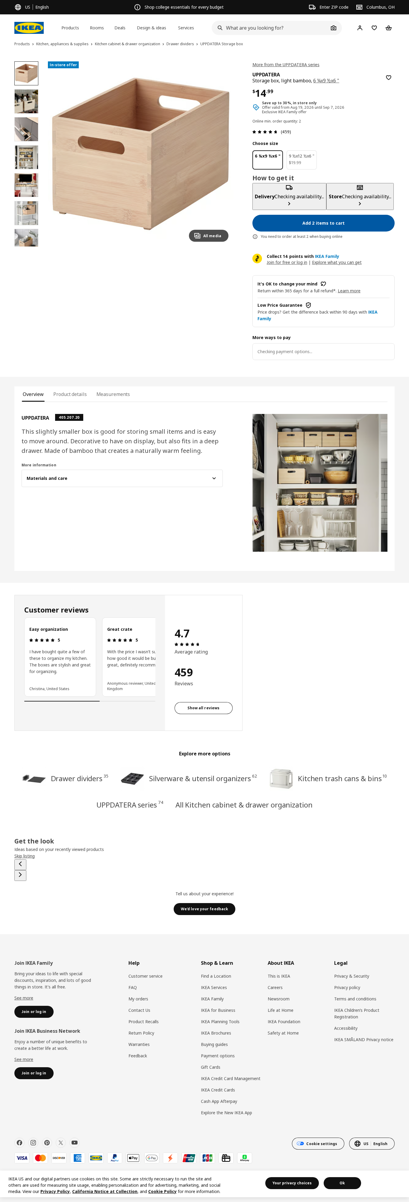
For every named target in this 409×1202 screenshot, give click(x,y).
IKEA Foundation (284, 1021)
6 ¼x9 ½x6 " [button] (326, 81)
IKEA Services (214, 987)
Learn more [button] (349, 291)
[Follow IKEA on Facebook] (19, 1143)
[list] (89, 656)
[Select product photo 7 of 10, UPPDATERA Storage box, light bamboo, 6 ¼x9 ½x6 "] (26, 241)
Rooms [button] (97, 28)
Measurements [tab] (113, 394)
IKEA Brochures (216, 1033)
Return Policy (141, 1033)
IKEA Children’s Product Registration (356, 1013)
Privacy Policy (55, 1191)
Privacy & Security (351, 976)
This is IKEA (279, 976)
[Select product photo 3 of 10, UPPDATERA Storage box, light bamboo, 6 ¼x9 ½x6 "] (26, 129)
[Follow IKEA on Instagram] (33, 1143)
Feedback (137, 1056)
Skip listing (24, 856)
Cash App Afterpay (219, 1101)
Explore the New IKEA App (226, 1112)
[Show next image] (221, 154)
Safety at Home (283, 1033)
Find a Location (216, 976)
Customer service (145, 976)
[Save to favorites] (389, 78)
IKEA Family (212, 999)
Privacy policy (347, 987)
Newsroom (279, 999)
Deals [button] (119, 28)
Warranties (139, 1044)
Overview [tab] (33, 394)
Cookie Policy (162, 1191)
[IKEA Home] (29, 28)
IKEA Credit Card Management (230, 1078)
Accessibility (346, 1028)
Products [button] (70, 28)
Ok (342, 1183)
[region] (140, 154)
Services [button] (186, 28)
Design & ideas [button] (151, 28)
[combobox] (270, 28)
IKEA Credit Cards (218, 1090)
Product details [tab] (70, 394)
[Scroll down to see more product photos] (26, 246)
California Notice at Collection (104, 1191)
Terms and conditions (355, 999)
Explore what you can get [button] (337, 262)
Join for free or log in (287, 262)
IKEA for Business (218, 1010)
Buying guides (214, 1044)
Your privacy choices (292, 1183)
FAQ (132, 987)
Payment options (218, 1056)
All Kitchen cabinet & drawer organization (244, 805)
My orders (138, 999)
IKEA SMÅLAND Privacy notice (363, 1039)
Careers (275, 987)
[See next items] (20, 875)
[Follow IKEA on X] (61, 1143)
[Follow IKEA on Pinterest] (47, 1143)
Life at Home (280, 1010)
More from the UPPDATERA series (285, 64)
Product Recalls (143, 1021)
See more (23, 998)
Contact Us (139, 1010)
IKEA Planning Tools (220, 1021)
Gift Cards (210, 1067)
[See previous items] (20, 864)
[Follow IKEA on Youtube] (74, 1143)
